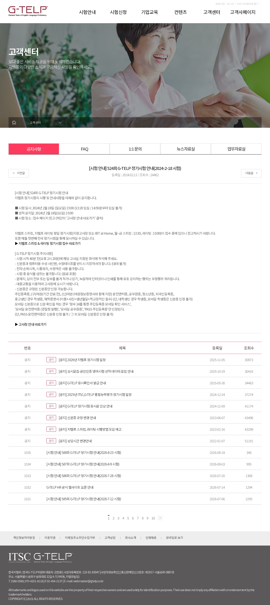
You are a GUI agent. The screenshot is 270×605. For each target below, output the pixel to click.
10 (153, 517)
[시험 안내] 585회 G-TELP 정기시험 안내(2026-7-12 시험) (83, 498)
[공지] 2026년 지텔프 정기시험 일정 (82, 359)
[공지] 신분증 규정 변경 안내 (77, 417)
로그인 (230, 3)
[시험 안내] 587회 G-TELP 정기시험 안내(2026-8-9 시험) (82, 464)
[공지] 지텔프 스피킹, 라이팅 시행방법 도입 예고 (90, 429)
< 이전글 (19, 173)
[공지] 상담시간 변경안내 (75, 440)
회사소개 (130, 537)
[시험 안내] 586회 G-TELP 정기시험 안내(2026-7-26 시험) (83, 475)
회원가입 (220, 3)
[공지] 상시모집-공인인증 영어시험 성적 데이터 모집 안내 (96, 371)
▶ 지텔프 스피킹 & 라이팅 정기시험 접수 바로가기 (48, 243)
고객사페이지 (242, 11)
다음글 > (251, 173)
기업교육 (149, 11)
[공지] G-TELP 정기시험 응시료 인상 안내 (85, 406)
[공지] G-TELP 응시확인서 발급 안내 (82, 382)
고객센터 (211, 11)
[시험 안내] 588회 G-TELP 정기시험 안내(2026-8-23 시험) (83, 452)
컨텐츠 (180, 11)
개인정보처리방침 (24, 537)
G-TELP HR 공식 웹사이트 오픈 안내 (69, 487)
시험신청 (118, 11)
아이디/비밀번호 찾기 (247, 3)
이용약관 (50, 537)
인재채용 (151, 537)
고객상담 (110, 537)
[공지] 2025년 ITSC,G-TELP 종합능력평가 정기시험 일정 (95, 394)
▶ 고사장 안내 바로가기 (30, 324)
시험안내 (87, 11)
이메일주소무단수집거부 (80, 537)
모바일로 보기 (174, 537)
